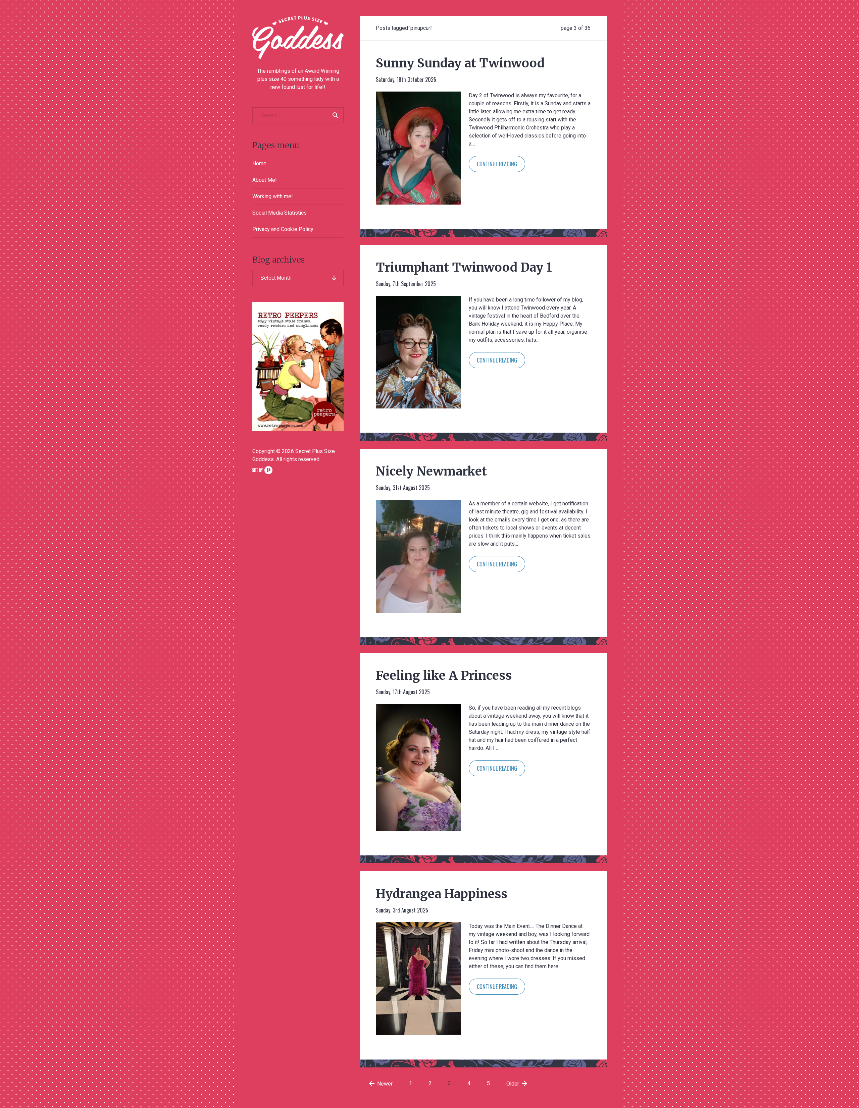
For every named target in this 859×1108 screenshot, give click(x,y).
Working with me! (272, 196)
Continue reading (497, 164)
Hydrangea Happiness (441, 893)
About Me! (264, 180)
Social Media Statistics (279, 213)
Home (259, 163)
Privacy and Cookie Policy (282, 229)
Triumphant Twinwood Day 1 (464, 267)
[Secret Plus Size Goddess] (298, 37)
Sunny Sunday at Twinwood (460, 63)
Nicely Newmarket (431, 471)
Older (517, 1083)
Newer (380, 1083)
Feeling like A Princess (444, 675)
